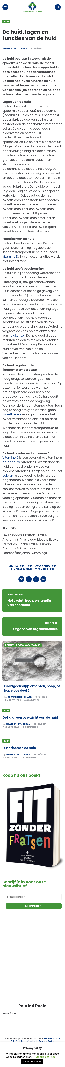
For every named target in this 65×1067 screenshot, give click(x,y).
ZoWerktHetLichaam (20, 697)
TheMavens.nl (52, 1038)
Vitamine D (10, 457)
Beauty (9, 645)
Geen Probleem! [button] (33, 1061)
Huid (6, 21)
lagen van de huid (45, 566)
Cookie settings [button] (46, 1057)
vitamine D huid (44, 569)
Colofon (20, 1041)
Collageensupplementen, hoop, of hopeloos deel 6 (32, 688)
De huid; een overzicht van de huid (30, 717)
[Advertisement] (32, 959)
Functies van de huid (19, 748)
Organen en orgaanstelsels (35, 629)
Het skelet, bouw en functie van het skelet (29, 602)
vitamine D (10, 256)
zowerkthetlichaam (15, 48)
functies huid (16, 566)
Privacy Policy (47, 1041)
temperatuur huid (22, 569)
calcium (8, 475)
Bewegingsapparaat (28, 645)
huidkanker (17, 335)
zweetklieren (11, 414)
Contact (32, 1041)
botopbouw (11, 462)
